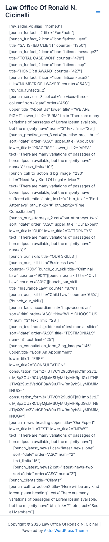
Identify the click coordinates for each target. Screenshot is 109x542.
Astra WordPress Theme (66, 530)
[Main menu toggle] (98, 11)
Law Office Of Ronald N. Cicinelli (41, 11)
